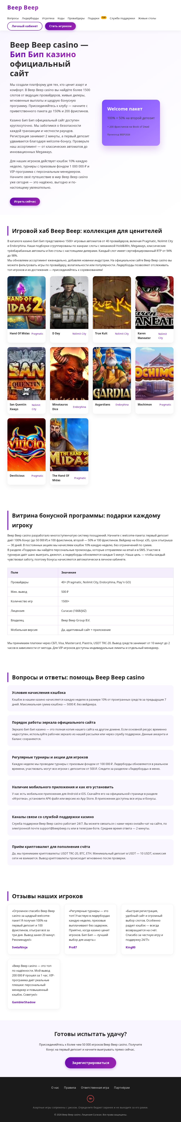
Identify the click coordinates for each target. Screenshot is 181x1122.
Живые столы (147, 18)
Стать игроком (60, 26)
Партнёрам (122, 1088)
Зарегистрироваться (90, 1062)
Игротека (48, 18)
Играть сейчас (25, 201)
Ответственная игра (95, 1088)
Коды (61, 18)
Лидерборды (30, 18)
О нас (55, 1088)
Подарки (97, 18)
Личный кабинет (25, 26)
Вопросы (13, 18)
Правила (70, 1088)
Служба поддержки (122, 18)
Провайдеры (76, 18)
